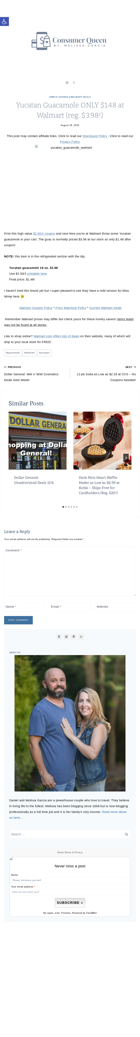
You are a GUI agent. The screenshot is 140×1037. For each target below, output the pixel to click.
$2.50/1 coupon (44, 233)
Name (11, 606)
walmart (29, 352)
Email (56, 606)
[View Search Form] (74, 83)
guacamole (13, 352)
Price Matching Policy (70, 308)
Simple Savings (59, 97)
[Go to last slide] (14, 458)
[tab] (63, 507)
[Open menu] (67, 82)
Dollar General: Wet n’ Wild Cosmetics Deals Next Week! (31, 374)
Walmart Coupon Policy (36, 308)
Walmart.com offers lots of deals (56, 336)
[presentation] (38, 441)
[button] (4, 21)
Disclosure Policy (95, 136)
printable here (37, 273)
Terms (67, 852)
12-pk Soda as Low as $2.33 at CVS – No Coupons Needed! (106, 374)
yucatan (44, 352)
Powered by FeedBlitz (84, 913)
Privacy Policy (70, 142)
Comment (14, 550)
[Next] (126, 458)
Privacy (78, 852)
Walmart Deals (81, 97)
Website (102, 606)
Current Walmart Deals (105, 308)
